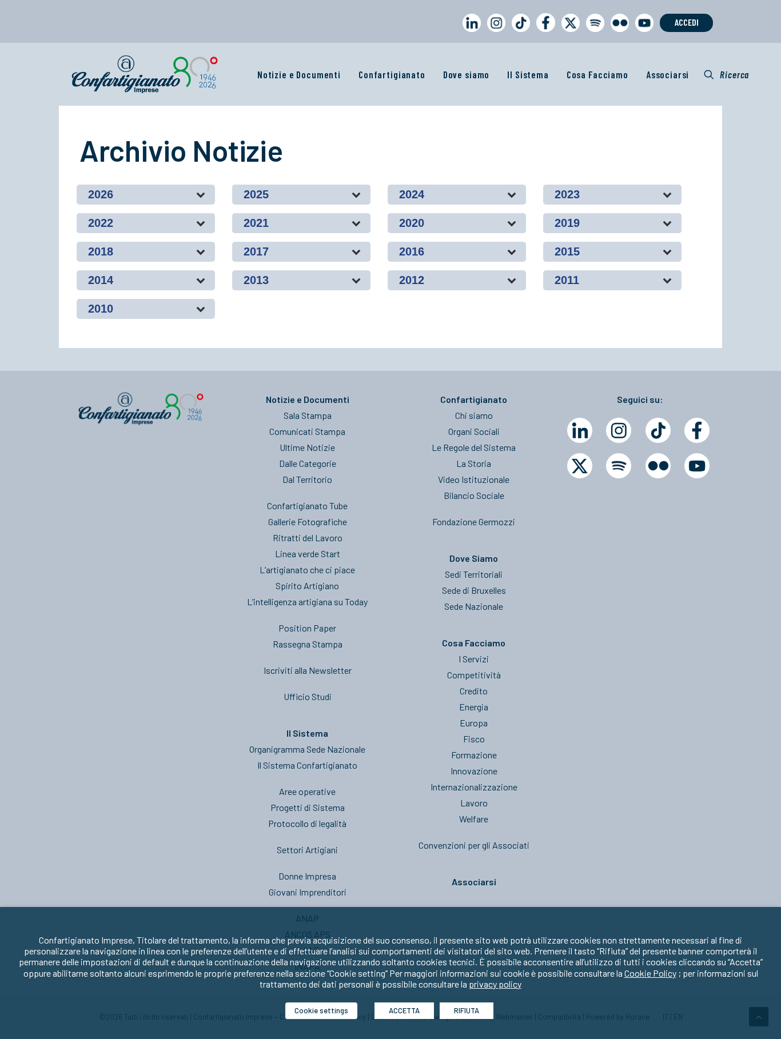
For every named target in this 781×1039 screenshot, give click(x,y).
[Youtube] (697, 465)
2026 (100, 194)
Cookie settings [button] (321, 1010)
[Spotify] (618, 465)
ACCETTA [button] (404, 1010)
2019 (567, 223)
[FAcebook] (697, 430)
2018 (100, 251)
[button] (726, 74)
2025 (256, 194)
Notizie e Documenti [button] (299, 74)
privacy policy (495, 983)
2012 (411, 280)
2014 (100, 280)
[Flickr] (658, 465)
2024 (411, 194)
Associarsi (668, 74)
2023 (567, 194)
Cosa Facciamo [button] (597, 74)
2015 (567, 251)
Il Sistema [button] (528, 74)
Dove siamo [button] (466, 74)
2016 (411, 251)
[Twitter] (579, 465)
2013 (256, 280)
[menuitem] (469, 33)
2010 (100, 308)
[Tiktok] (658, 430)
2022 (100, 223)
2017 (256, 251)
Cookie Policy (650, 973)
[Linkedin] (579, 430)
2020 (411, 223)
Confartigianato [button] (391, 74)
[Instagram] (618, 430)
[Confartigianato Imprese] (144, 74)
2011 (567, 280)
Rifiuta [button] (466, 1010)
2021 (256, 223)
